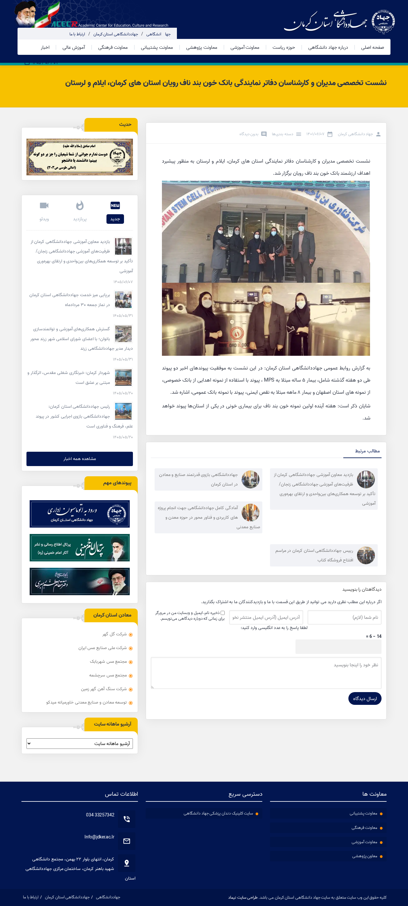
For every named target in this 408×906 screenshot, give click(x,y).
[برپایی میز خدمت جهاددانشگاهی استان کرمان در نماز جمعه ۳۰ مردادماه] (123, 299)
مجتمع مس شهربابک (108, 661)
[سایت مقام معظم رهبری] (79, 581)
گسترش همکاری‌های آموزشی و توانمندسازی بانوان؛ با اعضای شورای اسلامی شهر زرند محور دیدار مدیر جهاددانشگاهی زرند (81, 339)
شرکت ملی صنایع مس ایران (102, 648)
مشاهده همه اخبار (79, 459)
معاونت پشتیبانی (157, 47)
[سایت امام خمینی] (79, 548)
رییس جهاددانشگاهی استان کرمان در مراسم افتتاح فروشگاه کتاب (314, 555)
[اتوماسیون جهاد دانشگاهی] (79, 514)
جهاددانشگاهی (158, 34)
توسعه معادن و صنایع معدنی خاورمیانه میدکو (86, 702)
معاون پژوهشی (365, 856)
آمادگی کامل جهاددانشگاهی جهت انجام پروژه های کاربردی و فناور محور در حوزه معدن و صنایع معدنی (209, 517)
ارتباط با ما (77, 34)
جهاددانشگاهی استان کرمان (115, 34)
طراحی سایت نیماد (243, 897)
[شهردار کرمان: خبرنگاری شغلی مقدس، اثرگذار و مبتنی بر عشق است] (123, 377)
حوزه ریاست (284, 47)
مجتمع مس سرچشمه (108, 675)
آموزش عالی (73, 47)
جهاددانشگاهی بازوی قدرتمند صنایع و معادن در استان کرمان (198, 479)
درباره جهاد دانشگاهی (328, 47)
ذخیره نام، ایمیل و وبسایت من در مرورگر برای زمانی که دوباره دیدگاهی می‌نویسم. (189, 615)
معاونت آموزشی (245, 47)
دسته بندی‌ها (282, 133)
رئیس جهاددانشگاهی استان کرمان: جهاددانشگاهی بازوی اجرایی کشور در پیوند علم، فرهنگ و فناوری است (84, 416)
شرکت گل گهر (114, 634)
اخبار (45, 47)
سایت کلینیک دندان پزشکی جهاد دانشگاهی (218, 813)
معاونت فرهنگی (113, 47)
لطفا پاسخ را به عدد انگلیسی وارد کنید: (274, 628)
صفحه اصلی (372, 47)
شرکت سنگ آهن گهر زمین (104, 689)
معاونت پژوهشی (201, 47)
